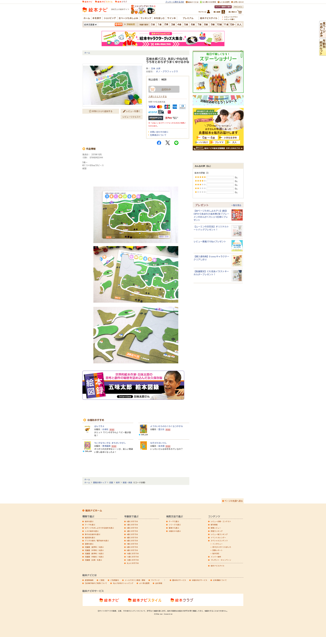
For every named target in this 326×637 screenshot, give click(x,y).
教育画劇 (106, 446)
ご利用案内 (114, 580)
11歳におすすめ (133, 557)
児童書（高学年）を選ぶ (94, 553)
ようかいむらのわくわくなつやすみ (166, 426)
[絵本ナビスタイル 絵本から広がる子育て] (103, 1)
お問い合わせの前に (159, 132)
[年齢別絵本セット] (322, 54)
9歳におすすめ (132, 550)
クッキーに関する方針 (174, 2)
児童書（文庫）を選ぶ (93, 560)
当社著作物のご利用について (96, 583)
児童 (111, 482)
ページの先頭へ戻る (233, 501)
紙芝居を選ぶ (90, 537)
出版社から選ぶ (175, 531)
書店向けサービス (179, 580)
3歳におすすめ (132, 531)
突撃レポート (217, 550)
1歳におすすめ (132, 524)
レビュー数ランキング (219, 534)
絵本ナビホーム (93, 510)
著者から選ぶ (174, 528)
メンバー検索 (216, 557)
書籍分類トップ (99, 482)
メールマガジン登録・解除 (135, 580)
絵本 (118, 482)
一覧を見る (236, 205)
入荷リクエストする (157, 96)
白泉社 (105, 429)
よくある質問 (144, 583)
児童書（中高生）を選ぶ (94, 557)
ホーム (87, 53)
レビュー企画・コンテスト (221, 521)
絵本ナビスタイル (217, 566)
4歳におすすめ (132, 534)
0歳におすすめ (132, 521)
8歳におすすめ (132, 547)
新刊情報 (214, 524)
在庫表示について (158, 135)
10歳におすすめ (133, 553)
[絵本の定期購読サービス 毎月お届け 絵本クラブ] (121, 1)
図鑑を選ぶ (89, 544)
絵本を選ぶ (89, 521)
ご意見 (101, 580)
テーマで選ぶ (174, 521)
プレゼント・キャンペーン (221, 560)
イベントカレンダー (218, 537)
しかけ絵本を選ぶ (91, 531)
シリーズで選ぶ (175, 524)
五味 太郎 (155, 68)
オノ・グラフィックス (167, 71)
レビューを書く (133, 111)
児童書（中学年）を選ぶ (94, 550)
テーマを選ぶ (90, 524)
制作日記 (215, 553)
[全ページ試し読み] (322, 36)
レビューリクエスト (131, 117)
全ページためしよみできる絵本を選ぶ (99, 528)
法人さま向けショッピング (123, 583)
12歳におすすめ (133, 560)
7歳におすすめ (132, 544)
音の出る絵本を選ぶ (92, 534)
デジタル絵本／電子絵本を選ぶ (97, 540)
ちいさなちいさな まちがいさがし (110, 443)
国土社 (161, 429)
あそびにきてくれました (221, 547)
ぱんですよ (99, 426)
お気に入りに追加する (102, 111)
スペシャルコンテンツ (219, 540)
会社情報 (158, 583)
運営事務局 (89, 580)
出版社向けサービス (199, 580)
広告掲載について (220, 580)
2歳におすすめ (132, 528)
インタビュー (217, 544)
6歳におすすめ (132, 540)
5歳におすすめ (132, 537)
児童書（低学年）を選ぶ (94, 547)
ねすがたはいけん (158, 443)
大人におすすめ (133, 563)
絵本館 (161, 446)
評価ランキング (217, 531)
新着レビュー (216, 528)
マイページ (155, 580)
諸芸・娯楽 (127, 482)
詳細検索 (131, 24)
